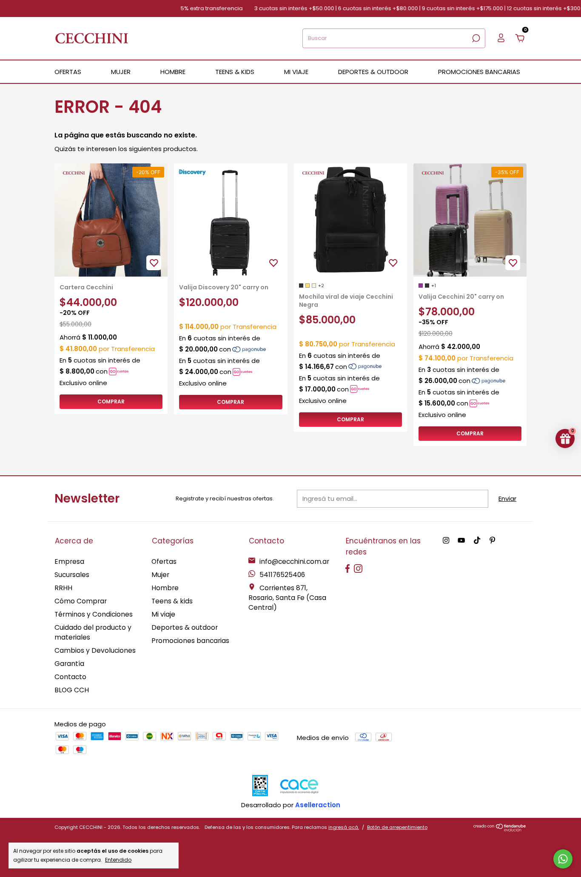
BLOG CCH (71, 690)
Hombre (165, 587)
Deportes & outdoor (184, 627)
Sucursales (71, 574)
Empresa (69, 561)
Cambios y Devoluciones (95, 650)
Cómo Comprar (80, 601)
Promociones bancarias (479, 71)
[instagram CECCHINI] (446, 541)
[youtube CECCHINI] (461, 541)
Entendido (118, 859)
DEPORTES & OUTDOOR (373, 71)
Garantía (69, 663)
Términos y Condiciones (93, 614)
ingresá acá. (343, 827)
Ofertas (164, 561)
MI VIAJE (296, 71)
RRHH (63, 587)
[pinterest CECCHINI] (492, 541)
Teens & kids (172, 601)
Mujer (160, 574)
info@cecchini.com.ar (294, 561)
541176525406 (281, 574)
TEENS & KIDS (234, 71)
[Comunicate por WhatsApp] (562, 858)
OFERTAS (67, 71)
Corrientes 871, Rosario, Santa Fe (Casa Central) (287, 597)
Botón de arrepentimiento (397, 827)
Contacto (70, 676)
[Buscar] (475, 38)
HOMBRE (172, 71)
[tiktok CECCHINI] (477, 541)
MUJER (121, 71)
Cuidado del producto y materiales (92, 632)
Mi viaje (163, 614)
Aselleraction (317, 804)
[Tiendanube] (500, 829)
